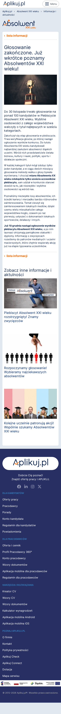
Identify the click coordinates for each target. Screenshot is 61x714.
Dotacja (7, 669)
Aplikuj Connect (12, 663)
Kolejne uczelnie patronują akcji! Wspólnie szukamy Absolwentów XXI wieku (29, 427)
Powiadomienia (11, 531)
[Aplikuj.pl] (30, 463)
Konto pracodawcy (14, 558)
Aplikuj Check (10, 656)
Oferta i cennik (11, 545)
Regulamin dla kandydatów (19, 525)
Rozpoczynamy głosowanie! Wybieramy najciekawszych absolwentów (25, 372)
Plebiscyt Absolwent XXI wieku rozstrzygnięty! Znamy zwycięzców (27, 317)
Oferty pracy (10, 499)
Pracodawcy (10, 506)
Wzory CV (8, 597)
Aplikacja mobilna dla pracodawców (24, 571)
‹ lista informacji (15, 35)
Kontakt (7, 643)
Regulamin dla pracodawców (20, 577)
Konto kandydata (12, 518)
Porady (6, 512)
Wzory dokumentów (14, 564)
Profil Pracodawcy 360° (17, 552)
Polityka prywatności (15, 650)
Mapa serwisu (10, 676)
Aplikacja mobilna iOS (15, 623)
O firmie (7, 637)
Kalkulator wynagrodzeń (17, 610)
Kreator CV (9, 591)
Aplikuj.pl (14, 4)
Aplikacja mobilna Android (18, 617)
